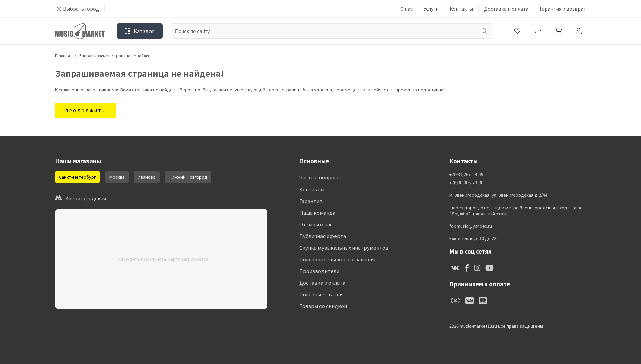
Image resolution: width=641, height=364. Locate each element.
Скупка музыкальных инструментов (343, 247)
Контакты (461, 8)
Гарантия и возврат (563, 8)
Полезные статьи (321, 294)
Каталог (144, 31)
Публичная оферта (322, 235)
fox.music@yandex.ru (470, 226)
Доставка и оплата (506, 8)
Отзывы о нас (316, 224)
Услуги (431, 8)
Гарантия (310, 200)
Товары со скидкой (323, 305)
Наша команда (317, 212)
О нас (406, 8)
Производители (319, 270)
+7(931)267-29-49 (466, 174)
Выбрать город (81, 8)
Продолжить (85, 110)
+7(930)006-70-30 (466, 182)
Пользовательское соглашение (338, 259)
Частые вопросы (320, 177)
